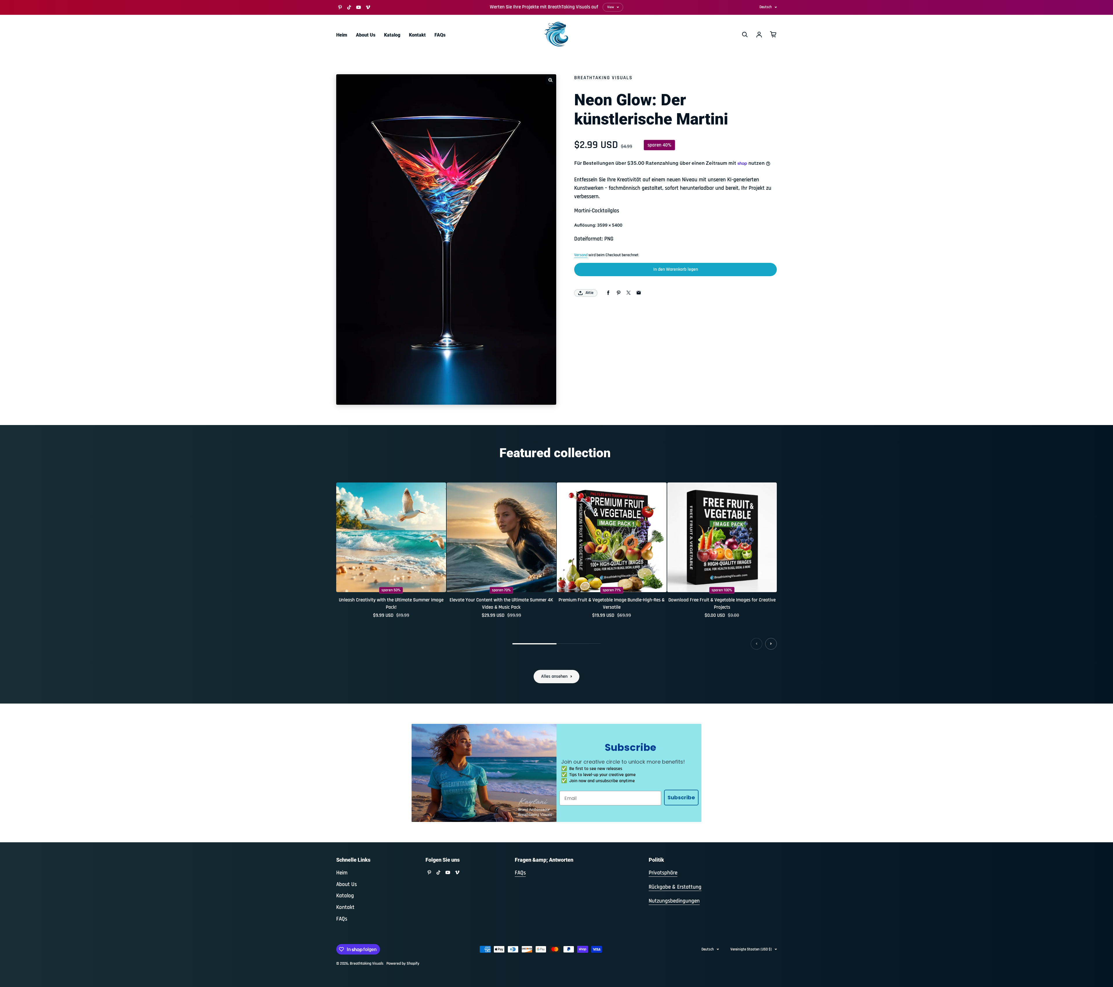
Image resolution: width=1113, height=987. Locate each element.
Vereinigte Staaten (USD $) (751, 949)
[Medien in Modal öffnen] (550, 80)
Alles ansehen (554, 676)
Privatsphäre (663, 872)
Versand (581, 255)
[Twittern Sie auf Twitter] (628, 293)
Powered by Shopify (402, 963)
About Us (365, 35)
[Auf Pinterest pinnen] (618, 293)
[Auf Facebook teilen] (608, 293)
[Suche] (744, 34)
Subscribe (681, 797)
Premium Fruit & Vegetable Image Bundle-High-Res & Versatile (612, 603)
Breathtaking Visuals (366, 963)
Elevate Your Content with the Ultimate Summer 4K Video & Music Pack (501, 603)
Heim (341, 35)
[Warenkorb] (773, 34)
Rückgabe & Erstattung (675, 887)
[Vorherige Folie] (756, 644)
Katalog (392, 35)
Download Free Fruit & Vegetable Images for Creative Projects (722, 603)
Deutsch (765, 7)
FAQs (439, 35)
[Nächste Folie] (771, 644)
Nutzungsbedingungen (674, 901)
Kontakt (417, 35)
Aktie (589, 292)
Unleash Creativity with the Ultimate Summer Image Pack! (391, 603)
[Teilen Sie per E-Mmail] (638, 293)
